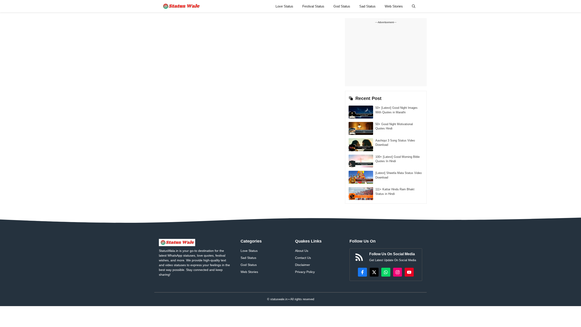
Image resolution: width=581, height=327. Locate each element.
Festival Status (313, 6)
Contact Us (303, 258)
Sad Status (367, 6)
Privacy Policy (305, 272)
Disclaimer (302, 265)
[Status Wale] (181, 6)
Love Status (284, 6)
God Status (341, 6)
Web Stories (394, 6)
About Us (301, 251)
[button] (413, 6)
